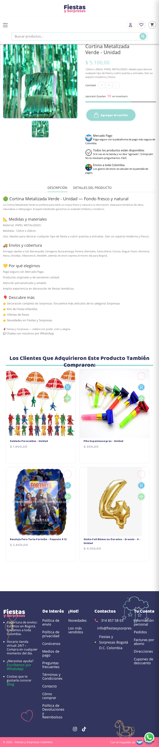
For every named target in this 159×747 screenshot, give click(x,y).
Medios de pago (50, 653)
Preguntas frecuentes (51, 665)
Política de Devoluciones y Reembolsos (53, 711)
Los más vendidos (75, 630)
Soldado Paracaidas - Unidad (29, 441)
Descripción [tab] (57, 188)
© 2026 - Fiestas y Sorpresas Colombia (28, 742)
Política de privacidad (50, 634)
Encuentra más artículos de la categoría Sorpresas (87, 303)
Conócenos (51, 644)
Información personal (144, 622)
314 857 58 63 (112, 620)
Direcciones (143, 651)
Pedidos (140, 632)
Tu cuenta (144, 611)
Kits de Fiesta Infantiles (22, 309)
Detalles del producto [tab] (92, 188)
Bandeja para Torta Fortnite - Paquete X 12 (38, 539)
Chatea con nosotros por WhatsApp (30, 333)
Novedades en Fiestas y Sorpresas (29, 320)
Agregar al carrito (114, 115)
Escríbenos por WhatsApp (19, 667)
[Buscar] (142, 36)
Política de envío (50, 622)
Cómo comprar (49, 696)
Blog (10, 684)
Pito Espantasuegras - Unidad (103, 441)
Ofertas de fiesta (18, 314)
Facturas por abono (144, 642)
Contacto (49, 686)
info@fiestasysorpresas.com (120, 628)
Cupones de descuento (143, 661)
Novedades (77, 620)
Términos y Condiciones (52, 676)
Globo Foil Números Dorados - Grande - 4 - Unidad (112, 541)
